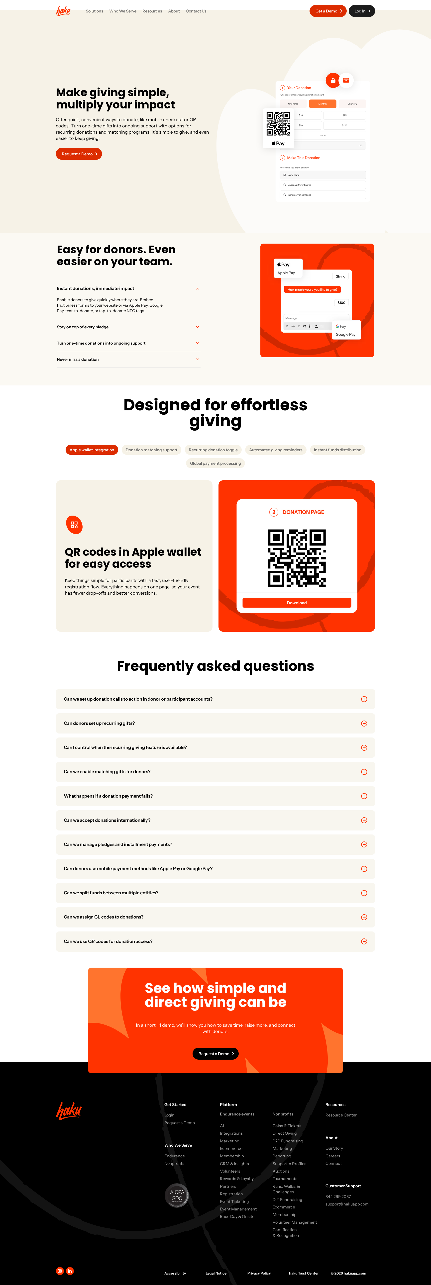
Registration (231, 1193)
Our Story (334, 1148)
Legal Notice (216, 1273)
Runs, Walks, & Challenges (286, 1189)
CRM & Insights (234, 1163)
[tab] (129, 299)
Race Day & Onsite (237, 1216)
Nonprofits (174, 1163)
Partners (228, 1186)
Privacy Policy (259, 1273)
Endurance (174, 1155)
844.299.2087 (338, 1196)
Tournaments (285, 1178)
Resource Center (341, 1114)
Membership (232, 1155)
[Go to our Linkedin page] (70, 1271)
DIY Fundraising (287, 1199)
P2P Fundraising (288, 1140)
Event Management (238, 1208)
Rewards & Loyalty (237, 1178)
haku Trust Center (304, 1273)
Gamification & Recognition (286, 1232)
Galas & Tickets (287, 1125)
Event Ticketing (234, 1201)
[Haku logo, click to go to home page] (63, 11)
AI (222, 1125)
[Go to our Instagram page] (60, 1271)
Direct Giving (285, 1133)
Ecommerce (231, 1148)
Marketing (229, 1140)
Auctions (281, 1171)
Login (169, 1114)
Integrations (231, 1133)
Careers (332, 1155)
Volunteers (230, 1171)
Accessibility (175, 1273)
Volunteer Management (295, 1222)
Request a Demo (179, 1122)
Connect (333, 1163)
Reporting (282, 1155)
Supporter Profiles (289, 1163)
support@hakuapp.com (347, 1203)
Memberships (286, 1214)
